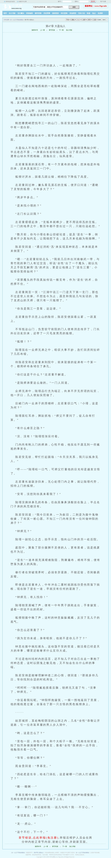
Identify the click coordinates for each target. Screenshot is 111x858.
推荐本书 (35, 30)
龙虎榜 (100, 13)
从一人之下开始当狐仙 (16, 19)
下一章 (61, 30)
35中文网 (15, 6)
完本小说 (81, 13)
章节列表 (52, 30)
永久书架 (12, 13)
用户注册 (103, 1)
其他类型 (73, 13)
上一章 (42, 30)
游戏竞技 (55, 13)
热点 (94, 13)
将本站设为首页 (10, 1)
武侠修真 (29, 13)
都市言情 (38, 13)
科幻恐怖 (64, 13)
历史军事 (47, 13)
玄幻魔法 (21, 13)
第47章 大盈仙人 (38, 852)
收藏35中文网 (23, 1)
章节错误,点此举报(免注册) (39, 837)
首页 (5, 13)
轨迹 (88, 13)
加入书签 (69, 30)
